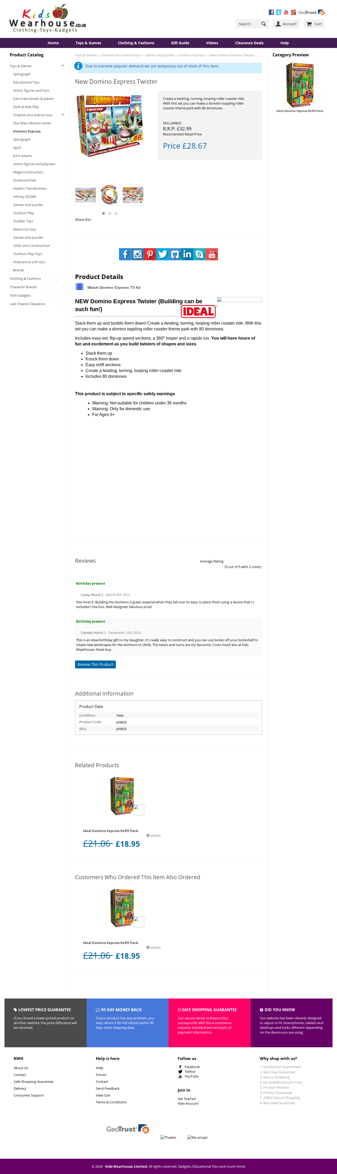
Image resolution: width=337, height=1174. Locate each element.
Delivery (20, 1088)
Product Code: (90, 722)
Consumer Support (29, 1095)
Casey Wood (90, 594)
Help (99, 1067)
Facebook (192, 1066)
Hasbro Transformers (30, 188)
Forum (101, 1074)
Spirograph (22, 74)
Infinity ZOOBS (24, 196)
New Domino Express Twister (231, 55)
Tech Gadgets (20, 295)
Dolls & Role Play (26, 106)
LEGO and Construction (31, 245)
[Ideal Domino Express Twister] (110, 126)
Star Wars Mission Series (32, 123)
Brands (18, 270)
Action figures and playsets (34, 164)
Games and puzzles (28, 204)
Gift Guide (180, 42)
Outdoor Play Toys (27, 253)
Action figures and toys (31, 90)
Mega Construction (28, 172)
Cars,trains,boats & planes (33, 98)
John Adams (22, 155)
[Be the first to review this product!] (122, 820)
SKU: (82, 728)
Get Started (187, 1098)
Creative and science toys (33, 114)
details (155, 835)
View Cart (103, 1095)
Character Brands (23, 287)
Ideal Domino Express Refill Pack (299, 111)
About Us (21, 1067)
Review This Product (95, 664)
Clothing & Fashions (136, 42)
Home (53, 42)
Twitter (190, 1071)
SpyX (17, 147)
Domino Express (27, 131)
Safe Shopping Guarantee (33, 1081)
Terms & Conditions (111, 1102)
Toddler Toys (23, 221)
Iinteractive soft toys (29, 262)
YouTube (192, 1076)
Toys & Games (88, 42)
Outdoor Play (23, 213)
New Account (188, 1103)
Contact (20, 1074)
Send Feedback (108, 1088)
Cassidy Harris (92, 632)
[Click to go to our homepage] (47, 19)
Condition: (87, 715)
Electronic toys (24, 229)
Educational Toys (26, 82)
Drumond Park (24, 180)
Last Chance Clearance (27, 303)
